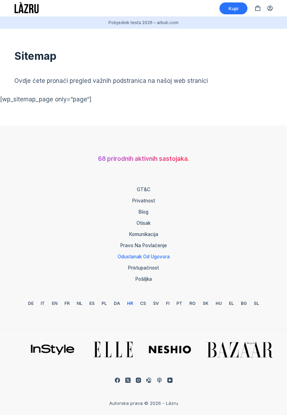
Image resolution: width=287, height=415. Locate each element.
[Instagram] (138, 380)
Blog (143, 212)
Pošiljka (143, 279)
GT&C (143, 189)
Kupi (233, 8)
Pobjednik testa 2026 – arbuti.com (143, 22)
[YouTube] (170, 380)
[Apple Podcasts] (159, 380)
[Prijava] (270, 8)
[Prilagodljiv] (149, 380)
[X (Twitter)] (128, 380)
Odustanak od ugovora (144, 256)
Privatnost (143, 200)
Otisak (143, 223)
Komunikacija (143, 234)
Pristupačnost (143, 268)
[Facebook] (117, 380)
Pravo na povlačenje (143, 245)
